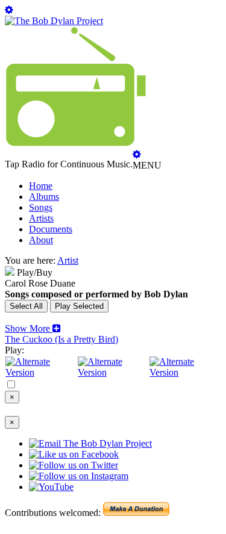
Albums (44, 196)
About (41, 240)
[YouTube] (185, 372)
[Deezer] (113, 372)
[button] (33, 328)
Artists (41, 218)
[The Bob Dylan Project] (54, 21)
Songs (40, 207)
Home (40, 186)
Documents (50, 229)
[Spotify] (41, 372)
